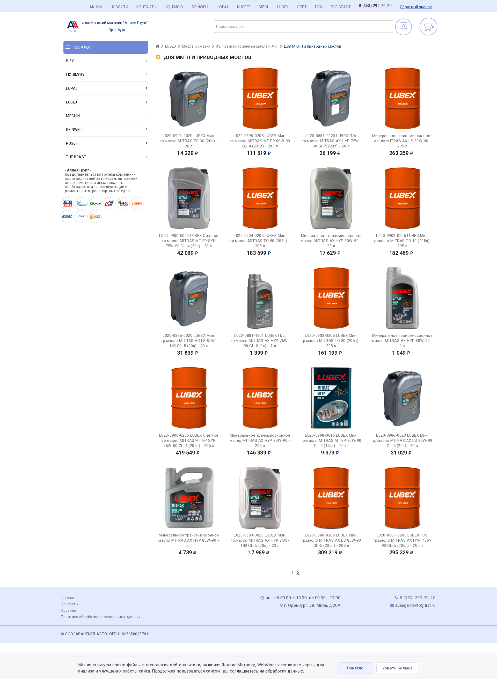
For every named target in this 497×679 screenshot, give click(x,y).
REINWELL (200, 7)
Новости (119, 7)
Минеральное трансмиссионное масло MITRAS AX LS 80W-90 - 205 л (402, 140)
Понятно (355, 668)
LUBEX (283, 7)
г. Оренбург (115, 26)
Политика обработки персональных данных (100, 617)
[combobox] (303, 26)
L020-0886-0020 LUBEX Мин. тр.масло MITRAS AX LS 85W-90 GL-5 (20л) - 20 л (402, 440)
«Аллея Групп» (78, 170)
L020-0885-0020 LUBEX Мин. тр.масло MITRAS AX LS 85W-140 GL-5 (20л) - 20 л (188, 340)
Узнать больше (397, 668)
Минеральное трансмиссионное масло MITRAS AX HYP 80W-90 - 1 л (402, 340)
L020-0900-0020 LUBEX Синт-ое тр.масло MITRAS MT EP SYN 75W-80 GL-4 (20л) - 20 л (188, 240)
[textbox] (303, 26)
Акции (96, 7)
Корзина (68, 610)
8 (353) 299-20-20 (375, 6)
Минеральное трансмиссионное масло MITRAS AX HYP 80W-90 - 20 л (331, 240)
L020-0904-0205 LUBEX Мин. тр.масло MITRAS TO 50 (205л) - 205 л (260, 240)
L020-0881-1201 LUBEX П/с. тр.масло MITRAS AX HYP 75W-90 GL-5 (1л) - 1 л (260, 340)
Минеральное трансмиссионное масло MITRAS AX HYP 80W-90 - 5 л (188, 540)
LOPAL (223, 7)
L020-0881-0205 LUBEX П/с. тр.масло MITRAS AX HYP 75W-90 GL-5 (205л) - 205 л (402, 540)
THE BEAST (341, 7)
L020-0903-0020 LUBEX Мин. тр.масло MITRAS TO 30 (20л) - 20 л (189, 140)
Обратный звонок (416, 7)
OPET (302, 7)
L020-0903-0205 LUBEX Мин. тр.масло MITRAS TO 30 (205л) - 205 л (331, 340)
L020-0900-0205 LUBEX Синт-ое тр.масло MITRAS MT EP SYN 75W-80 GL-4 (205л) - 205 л (188, 440)
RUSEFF (244, 7)
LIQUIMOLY (174, 7)
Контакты (146, 7)
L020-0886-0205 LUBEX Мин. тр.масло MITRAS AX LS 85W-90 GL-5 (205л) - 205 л (331, 540)
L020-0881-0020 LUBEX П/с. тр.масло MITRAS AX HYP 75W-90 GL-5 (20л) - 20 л (331, 140)
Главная (68, 597)
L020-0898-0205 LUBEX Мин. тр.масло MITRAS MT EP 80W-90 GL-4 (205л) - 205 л (260, 140)
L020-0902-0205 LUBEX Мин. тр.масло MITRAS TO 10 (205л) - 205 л (402, 240)
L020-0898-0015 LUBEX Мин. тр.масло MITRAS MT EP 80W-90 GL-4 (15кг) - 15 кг (331, 440)
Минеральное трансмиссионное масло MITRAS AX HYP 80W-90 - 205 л (260, 440)
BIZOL (264, 7)
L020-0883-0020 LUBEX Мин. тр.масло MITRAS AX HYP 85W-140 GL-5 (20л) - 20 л (260, 540)
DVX (319, 7)
